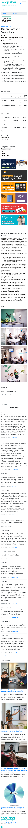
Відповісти (15, 437)
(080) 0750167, (5, 137)
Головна (4, 13)
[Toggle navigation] (24, 3)
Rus (20, 3)
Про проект (4, 822)
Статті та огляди (5, 660)
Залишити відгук (14, 407)
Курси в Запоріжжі (13, 13)
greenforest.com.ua (6, 26)
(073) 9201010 (5, 139)
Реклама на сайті (12, 822)
